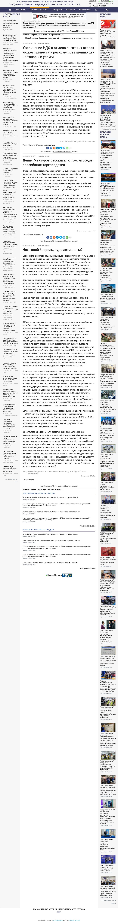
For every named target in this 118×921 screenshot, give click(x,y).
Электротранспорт (9, 359)
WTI (103, 3)
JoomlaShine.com (58, 920)
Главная (26, 35)
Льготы (40, 145)
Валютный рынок (9, 149)
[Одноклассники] (54, 148)
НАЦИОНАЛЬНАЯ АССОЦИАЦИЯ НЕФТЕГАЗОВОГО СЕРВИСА (59, 909)
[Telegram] (63, 148)
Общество (7, 432)
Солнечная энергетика (11, 415)
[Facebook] (47, 148)
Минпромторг (90, 231)
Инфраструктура (9, 222)
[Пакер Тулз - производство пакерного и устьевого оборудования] (59, 16)
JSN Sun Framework (74, 920)
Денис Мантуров (36, 234)
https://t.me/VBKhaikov (74, 31)
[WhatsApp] (67, 148)
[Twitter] (60, 148)
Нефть (31, 479)
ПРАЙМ (70, 142)
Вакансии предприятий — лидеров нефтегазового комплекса (66, 38)
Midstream (7, 176)
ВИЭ (15, 302)
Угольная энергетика (10, 237)
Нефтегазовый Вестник (62, 152)
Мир (15, 126)
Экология (7, 31)
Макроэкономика (56, 35)
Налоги (32, 145)
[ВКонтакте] (51, 148)
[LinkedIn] (57, 148)
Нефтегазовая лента (39, 35)
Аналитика (50, 145)
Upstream (7, 81)
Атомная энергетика (10, 98)
